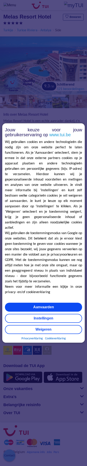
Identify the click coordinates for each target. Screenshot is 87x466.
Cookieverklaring (55, 338)
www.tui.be (60, 134)
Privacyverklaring (32, 338)
